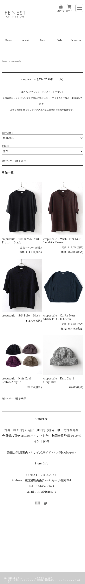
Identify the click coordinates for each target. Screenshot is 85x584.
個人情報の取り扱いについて (17, 578)
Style (59, 40)
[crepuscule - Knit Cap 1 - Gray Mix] (63, 355)
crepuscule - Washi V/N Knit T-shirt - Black (20, 240)
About (25, 40)
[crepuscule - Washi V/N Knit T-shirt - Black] (22, 208)
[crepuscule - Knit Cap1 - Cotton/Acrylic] (22, 355)
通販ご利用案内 (17, 452)
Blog (42, 40)
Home (8, 40)
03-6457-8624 (45, 486)
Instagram (76, 40)
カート (69, 11)
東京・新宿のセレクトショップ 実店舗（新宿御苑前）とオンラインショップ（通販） (44, 581)
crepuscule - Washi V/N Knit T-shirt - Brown (62, 240)
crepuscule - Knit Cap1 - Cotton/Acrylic (18, 380)
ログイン (61, 11)
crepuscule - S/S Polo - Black (21, 315)
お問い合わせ (65, 452)
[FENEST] (15, 23)
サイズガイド (42, 452)
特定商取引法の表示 (43, 578)
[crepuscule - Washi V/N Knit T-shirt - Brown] (63, 208)
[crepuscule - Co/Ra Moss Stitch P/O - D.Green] (63, 285)
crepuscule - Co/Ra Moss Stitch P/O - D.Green (59, 317)
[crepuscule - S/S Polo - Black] (22, 285)
